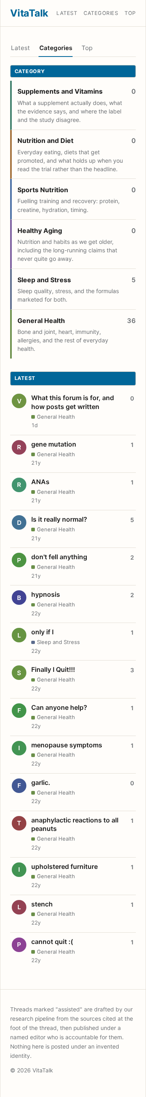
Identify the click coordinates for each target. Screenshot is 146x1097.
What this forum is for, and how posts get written (72, 402)
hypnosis (45, 594)
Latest (66, 13)
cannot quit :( (52, 942)
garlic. (40, 782)
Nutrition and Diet (45, 140)
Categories (101, 13)
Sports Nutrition (42, 190)
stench (42, 904)
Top (130, 13)
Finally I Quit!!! (53, 669)
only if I (42, 632)
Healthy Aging (39, 231)
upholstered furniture (64, 866)
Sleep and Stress (44, 280)
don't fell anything (59, 557)
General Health (41, 321)
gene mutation (53, 444)
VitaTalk (29, 13)
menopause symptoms (66, 745)
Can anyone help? (59, 707)
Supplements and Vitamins (60, 91)
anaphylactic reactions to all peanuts (74, 824)
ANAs (40, 482)
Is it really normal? (59, 519)
